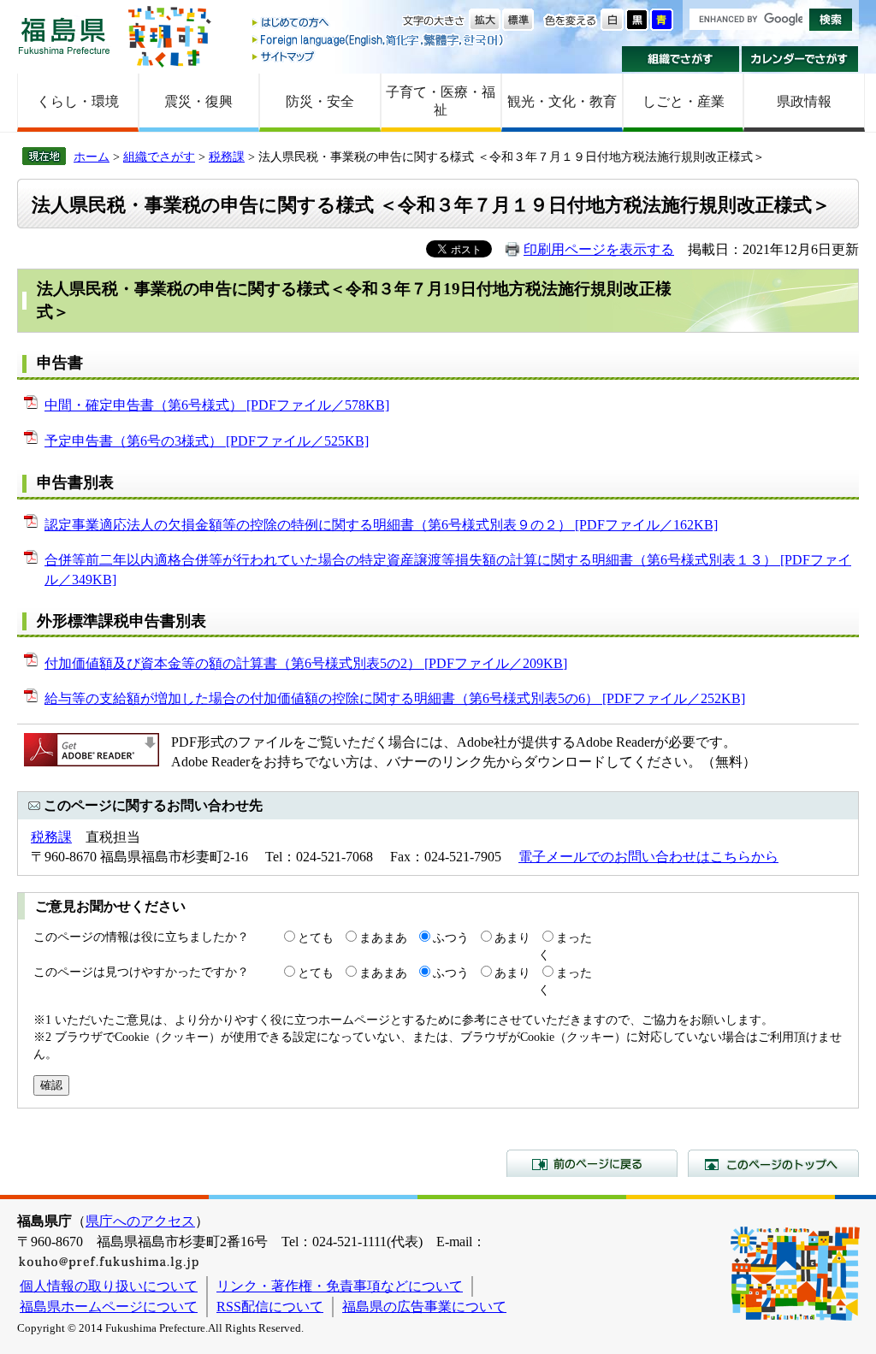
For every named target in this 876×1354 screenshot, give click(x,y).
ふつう (451, 937)
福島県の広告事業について (424, 1306)
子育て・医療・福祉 (440, 101)
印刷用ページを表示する (599, 249)
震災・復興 (198, 101)
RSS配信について (269, 1306)
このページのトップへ (773, 1163)
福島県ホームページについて (109, 1306)
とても (316, 937)
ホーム (92, 156)
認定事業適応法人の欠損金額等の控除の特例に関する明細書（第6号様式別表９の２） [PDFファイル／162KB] (381, 524)
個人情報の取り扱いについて (109, 1286)
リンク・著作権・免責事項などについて (339, 1286)
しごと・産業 (683, 101)
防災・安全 (320, 101)
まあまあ (383, 937)
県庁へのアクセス (140, 1221)
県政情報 (804, 101)
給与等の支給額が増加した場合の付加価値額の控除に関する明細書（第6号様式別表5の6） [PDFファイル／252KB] (394, 698)
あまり (512, 937)
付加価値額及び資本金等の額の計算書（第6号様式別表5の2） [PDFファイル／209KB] (305, 663)
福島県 (64, 35)
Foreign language (379, 40)
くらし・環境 (78, 101)
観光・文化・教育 (562, 101)
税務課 (227, 156)
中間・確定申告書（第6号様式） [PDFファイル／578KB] (216, 405)
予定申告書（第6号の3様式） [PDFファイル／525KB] (206, 441)
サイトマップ (379, 56)
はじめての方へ (379, 23)
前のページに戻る (592, 1163)
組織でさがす (680, 59)
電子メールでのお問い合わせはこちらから (648, 856)
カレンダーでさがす (800, 59)
